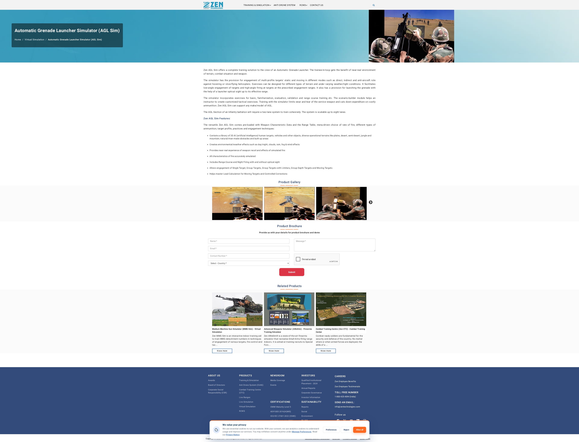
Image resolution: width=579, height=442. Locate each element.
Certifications (280, 401)
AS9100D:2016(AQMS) (280, 411)
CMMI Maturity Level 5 (280, 407)
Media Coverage (277, 380)
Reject (346, 430)
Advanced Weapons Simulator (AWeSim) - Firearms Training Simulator (288, 330)
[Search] (374, 5)
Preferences (331, 430)
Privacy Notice (232, 435)
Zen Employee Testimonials (347, 386)
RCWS (303, 5)
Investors (308, 375)
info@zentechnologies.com (347, 407)
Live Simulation (246, 402)
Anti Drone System (284, 5)
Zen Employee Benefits (345, 381)
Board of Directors (216, 385)
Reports (305, 407)
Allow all (359, 430)
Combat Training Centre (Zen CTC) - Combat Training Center (340, 330)
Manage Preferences (302, 432)
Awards (211, 380)
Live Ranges (244, 397)
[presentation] (370, 202)
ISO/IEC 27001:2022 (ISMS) (283, 416)
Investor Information (310, 397)
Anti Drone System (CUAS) (251, 385)
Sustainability (311, 401)
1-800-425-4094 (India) (345, 396)
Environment (307, 416)
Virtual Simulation (247, 406)
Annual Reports (308, 388)
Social (304, 411)
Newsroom (277, 375)
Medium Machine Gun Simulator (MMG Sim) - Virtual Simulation (236, 330)
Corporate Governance (311, 393)
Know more (222, 351)
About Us (214, 375)
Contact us (316, 5)
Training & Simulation (256, 5)
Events (273, 385)
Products (245, 375)
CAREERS (340, 376)
